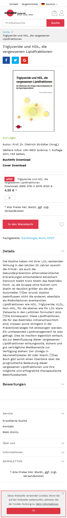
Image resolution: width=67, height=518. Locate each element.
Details (9, 251)
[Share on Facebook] (6, 60)
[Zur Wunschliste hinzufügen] (62, 224)
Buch (42, 238)
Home (6, 32)
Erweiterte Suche (15, 420)
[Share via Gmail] (24, 60)
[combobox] (24, 23)
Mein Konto (11, 432)
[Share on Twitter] (15, 60)
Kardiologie (29, 238)
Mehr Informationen (47, 504)
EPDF (51, 238)
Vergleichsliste (30, 4)
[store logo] (18, 13)
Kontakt (13, 4)
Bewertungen (14, 384)
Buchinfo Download (16, 159)
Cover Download (14, 165)
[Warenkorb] (54, 13)
